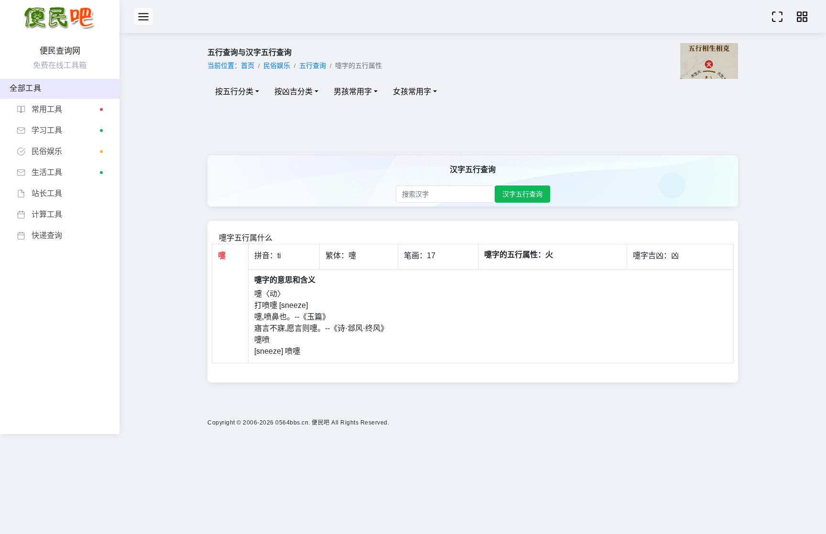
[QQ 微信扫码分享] (802, 16)
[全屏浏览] (777, 16)
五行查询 (312, 65)
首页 (247, 65)
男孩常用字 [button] (353, 91)
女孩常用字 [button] (412, 91)
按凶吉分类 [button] (293, 91)
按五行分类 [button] (234, 91)
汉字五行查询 (522, 194)
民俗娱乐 (276, 65)
